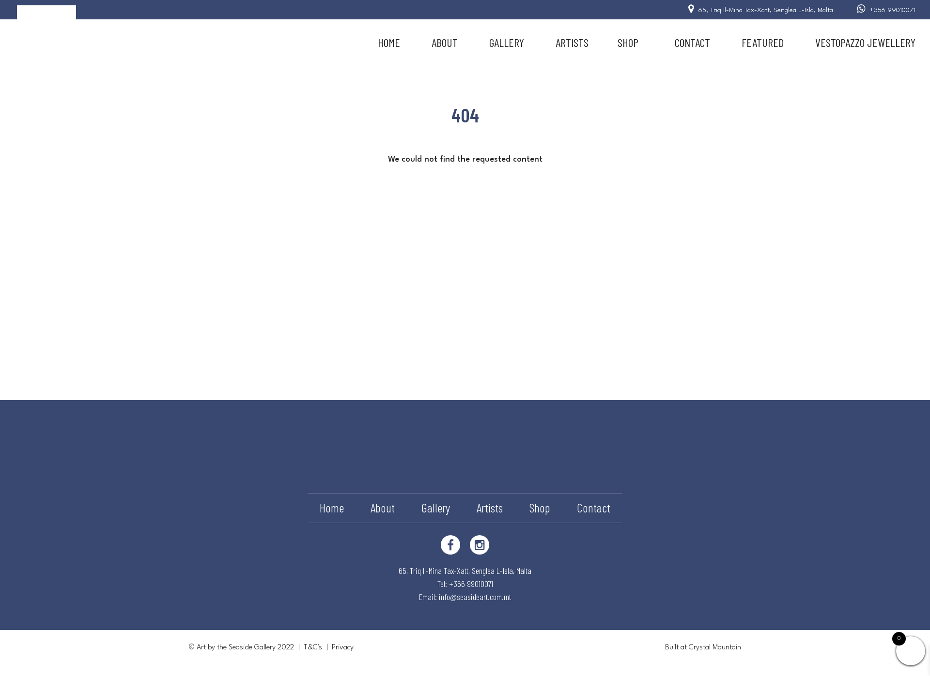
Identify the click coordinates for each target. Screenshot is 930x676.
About (445, 42)
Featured (763, 42)
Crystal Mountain (715, 647)
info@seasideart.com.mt (475, 596)
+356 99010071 (892, 10)
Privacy (343, 647)
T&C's (313, 647)
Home (389, 42)
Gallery (506, 42)
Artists (572, 42)
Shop (628, 42)
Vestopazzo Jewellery (865, 42)
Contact (692, 42)
